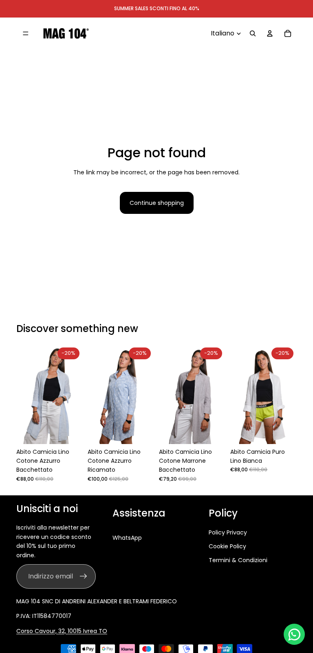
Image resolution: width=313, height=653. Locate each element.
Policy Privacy (228, 532)
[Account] (270, 33)
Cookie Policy (227, 546)
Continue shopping (157, 203)
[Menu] (25, 33)
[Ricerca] (253, 33)
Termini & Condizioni (238, 560)
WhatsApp (127, 538)
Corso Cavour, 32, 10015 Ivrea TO (61, 631)
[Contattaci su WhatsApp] (294, 634)
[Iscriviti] (83, 576)
